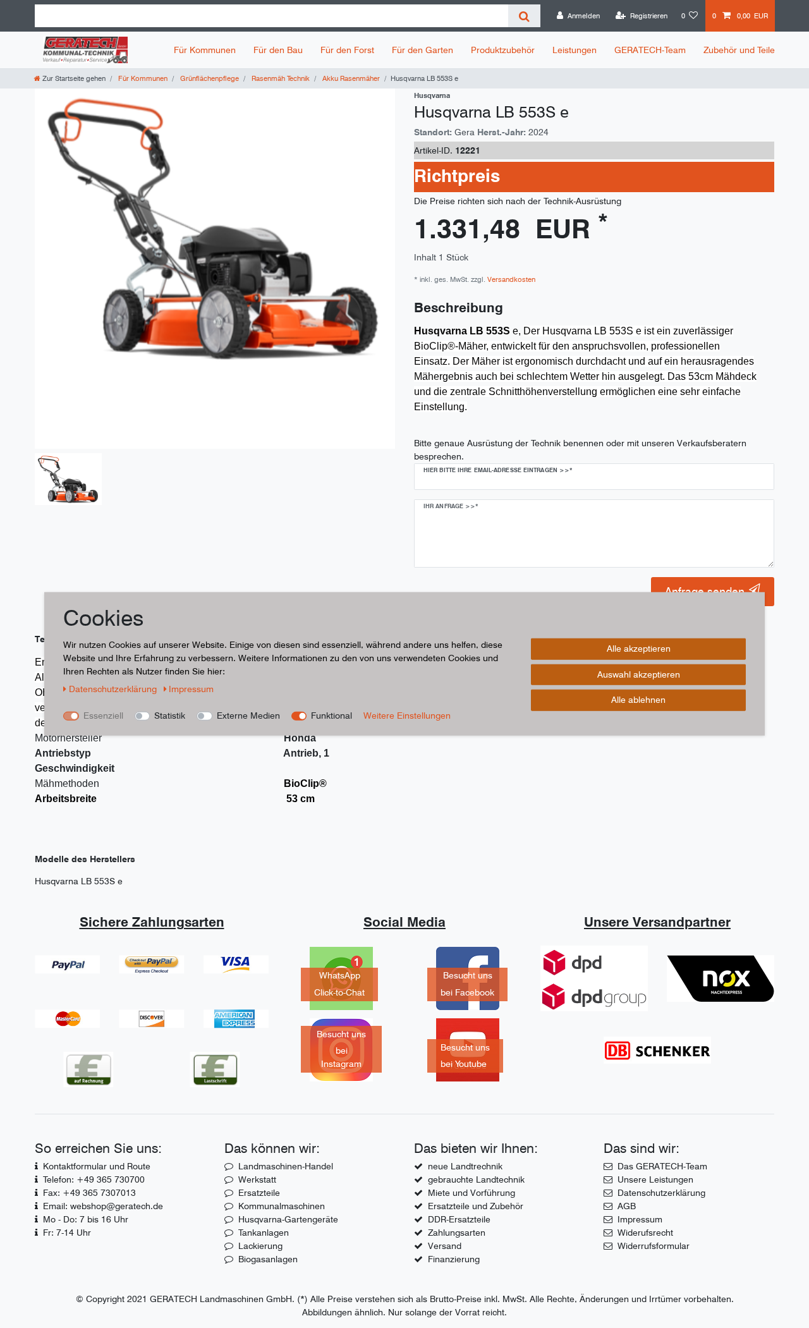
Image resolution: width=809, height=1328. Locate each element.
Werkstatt (257, 1179)
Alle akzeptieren (639, 648)
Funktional (331, 715)
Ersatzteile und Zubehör (475, 1206)
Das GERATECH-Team (662, 1166)
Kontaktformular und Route (96, 1166)
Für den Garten (422, 50)
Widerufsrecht (645, 1232)
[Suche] (524, 15)
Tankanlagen (263, 1232)
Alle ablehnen (638, 700)
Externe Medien (248, 715)
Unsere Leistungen (655, 1179)
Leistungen (574, 50)
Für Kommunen (205, 50)
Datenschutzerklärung (661, 1193)
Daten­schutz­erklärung (114, 689)
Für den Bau (278, 50)
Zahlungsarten (456, 1232)
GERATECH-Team (650, 50)
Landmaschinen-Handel (285, 1166)
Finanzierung (454, 1259)
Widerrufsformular (653, 1246)
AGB (626, 1206)
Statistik (169, 715)
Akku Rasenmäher (350, 78)
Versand (444, 1246)
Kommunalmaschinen (281, 1206)
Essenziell (103, 715)
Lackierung (260, 1246)
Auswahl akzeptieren (638, 674)
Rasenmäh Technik (280, 78)
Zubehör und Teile (739, 50)
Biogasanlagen (268, 1259)
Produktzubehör (503, 50)
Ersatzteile (259, 1193)
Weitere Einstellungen (407, 715)
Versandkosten (510, 279)
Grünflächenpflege (208, 78)
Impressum (639, 1219)
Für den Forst (347, 50)
